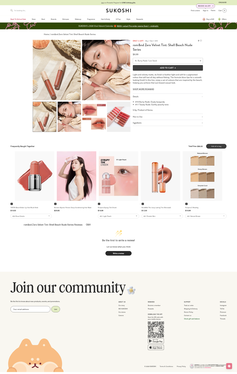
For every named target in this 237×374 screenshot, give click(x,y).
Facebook (223, 315)
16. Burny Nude (141, 60)
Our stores (122, 312)
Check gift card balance (192, 319)
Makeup (78, 19)
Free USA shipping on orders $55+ (118, 2)
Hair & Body (105, 19)
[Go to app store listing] (156, 348)
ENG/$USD (223, 2)
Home (46, 34)
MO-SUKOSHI (123, 309)
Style (128, 19)
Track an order (188, 305)
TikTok (222, 309)
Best (43, 19)
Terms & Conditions (166, 366)
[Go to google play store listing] (156, 341)
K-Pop (118, 19)
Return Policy (188, 312)
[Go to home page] (118, 10)
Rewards (139, 19)
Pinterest (223, 312)
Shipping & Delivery (190, 309)
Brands (53, 19)
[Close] (213, 6)
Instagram (223, 305)
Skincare (65, 19)
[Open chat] (229, 366)
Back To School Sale (18, 19)
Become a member (154, 305)
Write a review (118, 253)
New (34, 19)
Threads (222, 319)
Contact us (187, 315)
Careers (121, 315)
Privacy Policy (181, 366)
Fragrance (91, 19)
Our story (121, 305)
